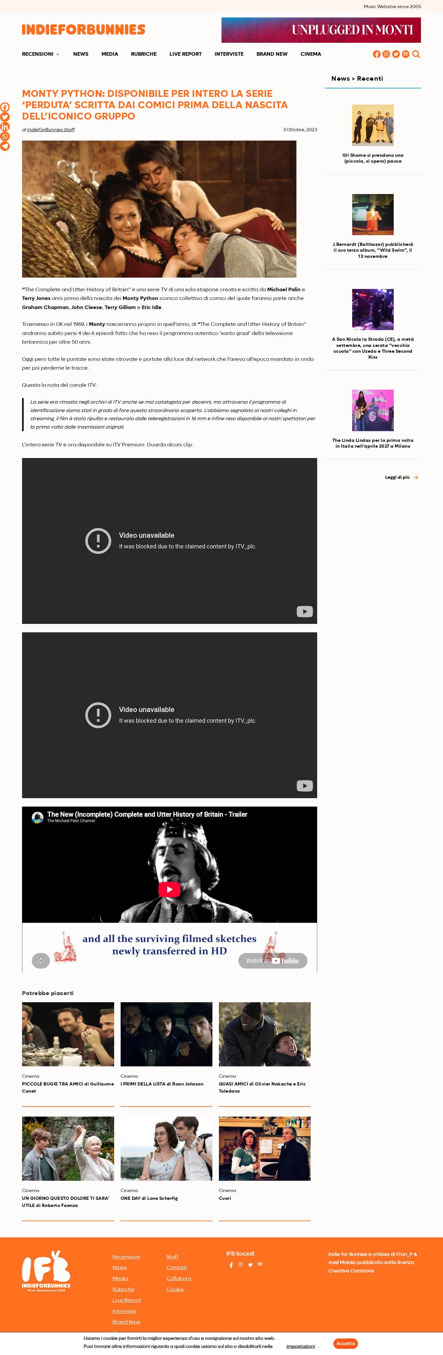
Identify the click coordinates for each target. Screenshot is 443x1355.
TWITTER (396, 54)
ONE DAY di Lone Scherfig (149, 1198)
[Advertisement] (373, 596)
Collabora (178, 1278)
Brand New (272, 54)
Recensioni (38, 54)
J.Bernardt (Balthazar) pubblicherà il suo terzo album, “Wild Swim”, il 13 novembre (373, 250)
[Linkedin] (5, 127)
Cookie (175, 1289)
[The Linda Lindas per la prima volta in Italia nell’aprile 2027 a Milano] (373, 410)
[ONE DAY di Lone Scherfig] (166, 1149)
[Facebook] (5, 107)
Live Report (186, 54)
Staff (172, 1257)
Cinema (311, 54)
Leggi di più (398, 477)
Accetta (346, 1343)
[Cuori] (265, 1149)
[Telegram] (5, 146)
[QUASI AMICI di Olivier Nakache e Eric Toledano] (265, 1034)
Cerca (416, 54)
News (81, 54)
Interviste (229, 54)
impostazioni (301, 1346)
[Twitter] (5, 117)
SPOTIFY (406, 54)
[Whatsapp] (5, 136)
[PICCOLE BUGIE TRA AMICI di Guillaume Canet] (68, 1034)
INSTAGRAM (386, 54)
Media (110, 54)
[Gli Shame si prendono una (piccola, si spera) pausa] (373, 125)
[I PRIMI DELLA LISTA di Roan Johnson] (166, 1034)
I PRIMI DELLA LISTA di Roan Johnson (162, 1084)
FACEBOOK (377, 54)
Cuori (225, 1198)
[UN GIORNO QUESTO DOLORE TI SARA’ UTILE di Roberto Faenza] (68, 1149)
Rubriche (144, 54)
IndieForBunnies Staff (50, 130)
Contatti (176, 1267)
